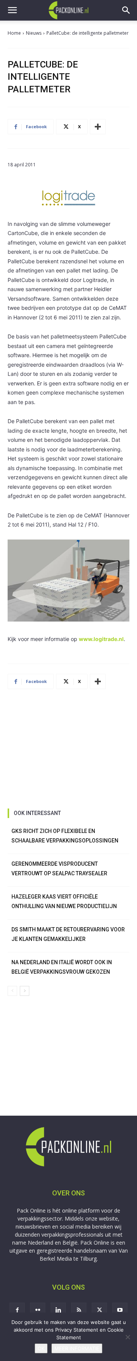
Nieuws (33, 33)
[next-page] (24, 991)
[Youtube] (119, 1310)
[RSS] (78, 1310)
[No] (127, 1337)
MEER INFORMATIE (76, 1348)
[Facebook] (17, 1310)
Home (14, 33)
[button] (12, 10)
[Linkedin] (58, 1310)
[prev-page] (12, 991)
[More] (98, 126)
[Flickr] (37, 1310)
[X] (99, 1310)
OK (41, 1348)
